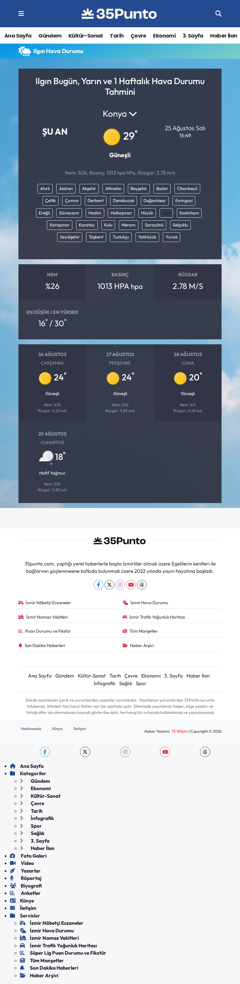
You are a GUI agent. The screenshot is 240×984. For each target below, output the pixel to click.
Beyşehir (139, 188)
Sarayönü (154, 225)
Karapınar (60, 225)
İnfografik (104, 683)
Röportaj (31, 878)
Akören (66, 188)
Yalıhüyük (147, 237)
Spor (141, 683)
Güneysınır (69, 213)
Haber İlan (223, 35)
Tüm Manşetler (143, 631)
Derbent (96, 200)
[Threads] (142, 585)
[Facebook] (98, 585)
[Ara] (218, 14)
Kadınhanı (189, 213)
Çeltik (50, 200)
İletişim (79, 728)
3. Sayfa (193, 35)
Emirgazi (184, 200)
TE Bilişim (179, 731)
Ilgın (166, 213)
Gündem (49, 35)
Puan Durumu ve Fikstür (48, 631)
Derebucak (123, 200)
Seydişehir (70, 237)
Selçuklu (180, 225)
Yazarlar (30, 871)
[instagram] (125, 752)
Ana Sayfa (18, 35)
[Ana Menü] (21, 14)
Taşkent (96, 237)
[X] (109, 585)
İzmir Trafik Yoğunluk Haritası (157, 617)
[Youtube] (131, 585)
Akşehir (89, 188)
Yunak (172, 237)
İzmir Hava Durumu (149, 602)
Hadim (94, 213)
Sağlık (125, 683)
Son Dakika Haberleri (45, 645)
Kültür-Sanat (85, 35)
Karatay (87, 225)
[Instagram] (120, 585)
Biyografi (31, 886)
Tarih (117, 35)
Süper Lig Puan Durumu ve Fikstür (68, 953)
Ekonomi (164, 35)
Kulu (108, 225)
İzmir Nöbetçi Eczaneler (48, 602)
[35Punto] (120, 14)
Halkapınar (121, 213)
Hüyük (147, 213)
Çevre (138, 35)
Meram (128, 225)
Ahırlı (45, 188)
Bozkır (162, 188)
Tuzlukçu (121, 237)
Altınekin (113, 188)
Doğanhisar (154, 200)
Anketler (30, 893)
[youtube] (165, 752)
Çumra (71, 200)
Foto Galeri (33, 856)
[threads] (205, 752)
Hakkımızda (31, 728)
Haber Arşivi (142, 645)
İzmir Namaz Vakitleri (47, 617)
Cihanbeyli (187, 188)
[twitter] (85, 752)
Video (27, 863)
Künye (57, 728)
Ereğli (44, 213)
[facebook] (45, 752)
